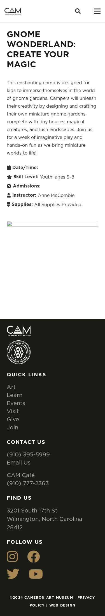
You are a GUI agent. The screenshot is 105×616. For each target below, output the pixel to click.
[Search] (78, 11)
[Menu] (97, 11)
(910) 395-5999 (28, 454)
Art (11, 386)
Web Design (62, 605)
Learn (14, 394)
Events (16, 403)
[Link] (12, 11)
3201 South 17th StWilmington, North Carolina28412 (44, 519)
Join (12, 427)
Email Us (19, 462)
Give (13, 419)
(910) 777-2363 (28, 483)
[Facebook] (33, 556)
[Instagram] (12, 556)
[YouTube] (36, 574)
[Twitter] (13, 574)
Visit (13, 411)
